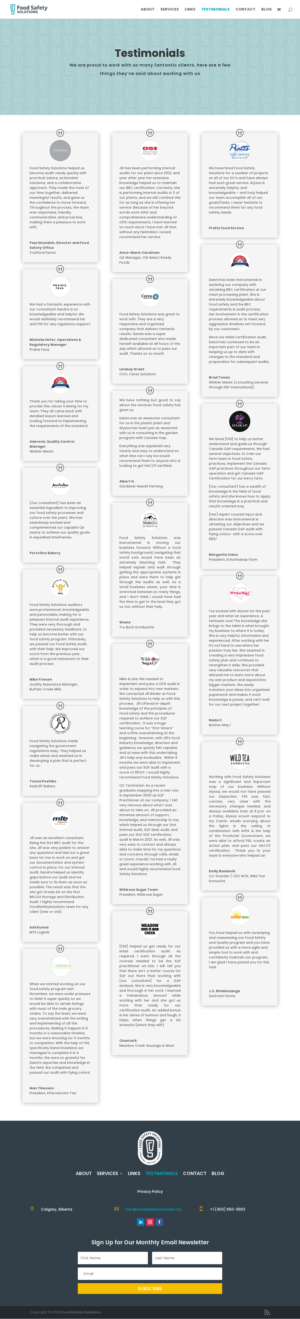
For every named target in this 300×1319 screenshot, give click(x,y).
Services (169, 10)
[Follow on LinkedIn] (140, 1222)
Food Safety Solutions (81, 1312)
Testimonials (215, 10)
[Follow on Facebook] (159, 1222)
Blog (266, 10)
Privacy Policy (150, 1191)
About (147, 10)
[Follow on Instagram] (150, 1222)
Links (190, 10)
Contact (245, 10)
